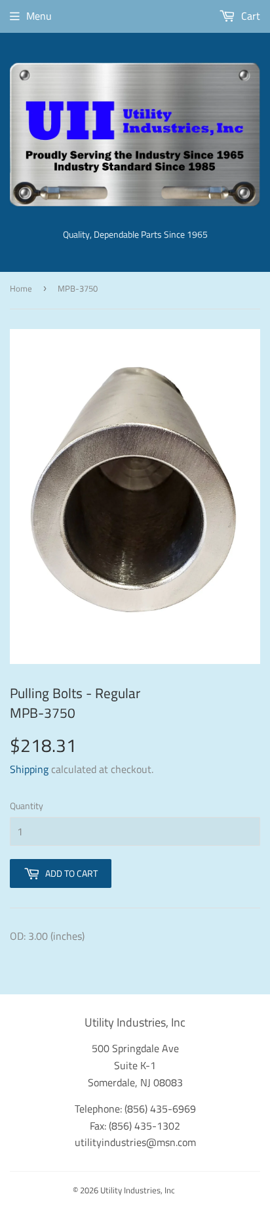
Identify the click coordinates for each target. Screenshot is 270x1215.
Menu (39, 16)
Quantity (26, 805)
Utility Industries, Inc (137, 1190)
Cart (249, 16)
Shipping (29, 769)
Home (21, 288)
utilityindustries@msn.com (135, 1142)
